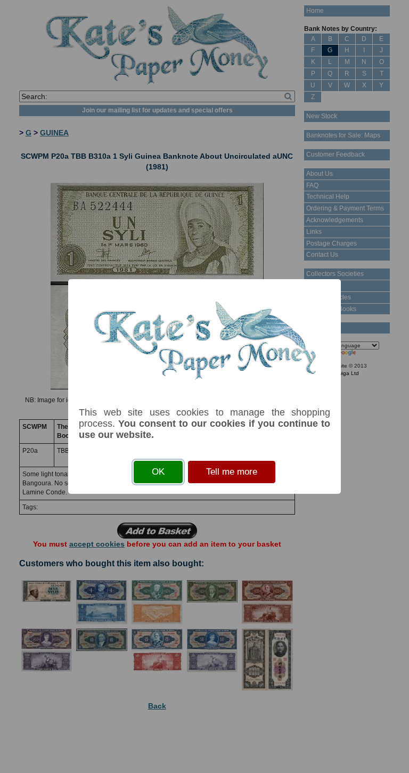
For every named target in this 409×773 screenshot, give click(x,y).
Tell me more (231, 472)
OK (158, 472)
